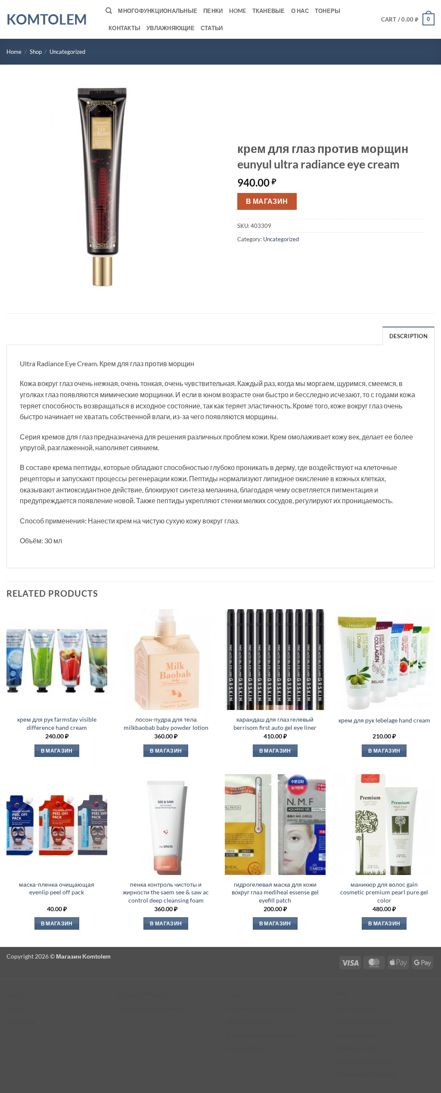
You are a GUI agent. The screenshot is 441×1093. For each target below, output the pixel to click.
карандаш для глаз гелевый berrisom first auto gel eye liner (275, 723)
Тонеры (328, 10)
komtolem (46, 19)
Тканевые (268, 10)
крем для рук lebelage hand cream (384, 720)
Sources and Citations (364, 1021)
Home (237, 10)
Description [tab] (408, 336)
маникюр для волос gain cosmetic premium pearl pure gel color (384, 892)
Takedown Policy (357, 1048)
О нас (300, 10)
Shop (36, 51)
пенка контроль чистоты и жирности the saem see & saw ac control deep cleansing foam (166, 892)
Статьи (212, 28)
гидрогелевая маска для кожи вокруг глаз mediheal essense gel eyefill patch (275, 892)
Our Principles (355, 1008)
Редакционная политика (151, 1008)
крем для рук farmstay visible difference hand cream (56, 723)
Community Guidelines (366, 1074)
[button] (408, 19)
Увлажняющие (170, 28)
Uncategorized (67, 51)
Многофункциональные (157, 10)
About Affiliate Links (362, 1061)
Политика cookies (251, 1021)
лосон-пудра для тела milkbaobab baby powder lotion (166, 723)
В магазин (267, 201)
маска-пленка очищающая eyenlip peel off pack (56, 888)
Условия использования (260, 1008)
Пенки (213, 10)
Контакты (124, 28)
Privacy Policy (246, 1048)
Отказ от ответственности (262, 1035)
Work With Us (354, 1035)
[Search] (109, 11)
